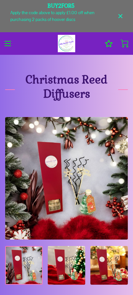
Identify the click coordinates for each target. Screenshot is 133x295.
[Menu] (8, 43)
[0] (124, 43)
